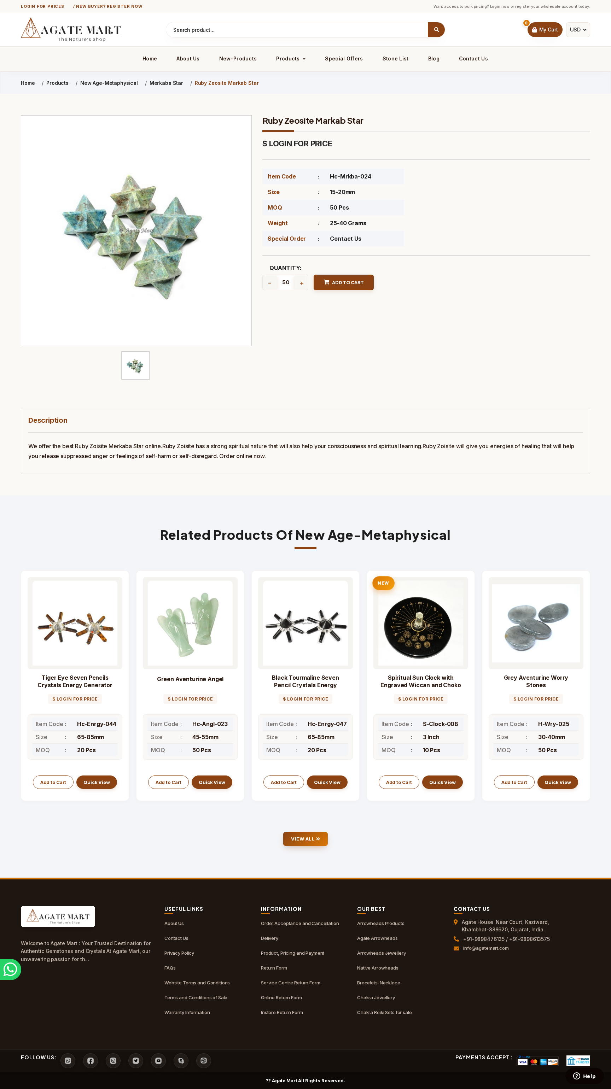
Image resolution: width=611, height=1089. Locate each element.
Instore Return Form (282, 1012)
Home (149, 58)
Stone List (396, 58)
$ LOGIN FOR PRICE (297, 143)
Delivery (269, 938)
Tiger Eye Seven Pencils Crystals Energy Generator (74, 681)
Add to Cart (53, 782)
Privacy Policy (179, 953)
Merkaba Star (166, 83)
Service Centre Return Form (290, 982)
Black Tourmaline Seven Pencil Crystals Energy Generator (305, 685)
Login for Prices (42, 6)
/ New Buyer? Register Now (107, 6)
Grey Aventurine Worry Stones (536, 681)
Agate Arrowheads (377, 938)
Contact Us (473, 58)
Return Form (274, 968)
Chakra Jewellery (376, 997)
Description (48, 420)
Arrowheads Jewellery (381, 953)
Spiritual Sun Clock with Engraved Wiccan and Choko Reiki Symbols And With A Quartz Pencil (420, 688)
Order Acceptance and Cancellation (300, 923)
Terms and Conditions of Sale (195, 997)
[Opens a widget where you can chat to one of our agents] (584, 1076)
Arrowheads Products (381, 923)
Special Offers (344, 58)
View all (303, 839)
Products (288, 58)
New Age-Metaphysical (109, 83)
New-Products (238, 58)
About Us (187, 58)
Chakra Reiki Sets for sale (384, 1012)
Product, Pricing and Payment (292, 953)
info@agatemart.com (486, 948)
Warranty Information (187, 1012)
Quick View (96, 782)
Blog (434, 58)
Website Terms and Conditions (197, 982)
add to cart (348, 282)
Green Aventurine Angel (190, 679)
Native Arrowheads (377, 968)
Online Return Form (281, 997)
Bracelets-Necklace (378, 982)
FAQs (169, 968)
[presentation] (26, 691)
